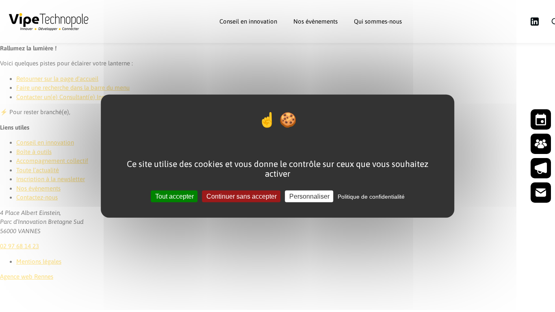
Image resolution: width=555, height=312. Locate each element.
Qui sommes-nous (378, 21)
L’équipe (373, 48)
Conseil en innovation (248, 21)
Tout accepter (174, 196)
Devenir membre (496, 21)
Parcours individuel (253, 48)
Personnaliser (309, 196)
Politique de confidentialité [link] (371, 196)
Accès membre (437, 21)
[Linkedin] (535, 21)
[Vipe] (48, 21)
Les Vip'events (319, 48)
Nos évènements (315, 21)
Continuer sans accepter (241, 196)
